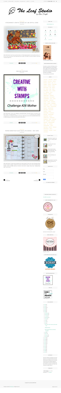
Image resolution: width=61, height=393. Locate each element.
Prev (5, 39)
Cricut (50, 90)
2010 (45, 347)
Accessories (45, 84)
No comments (11, 63)
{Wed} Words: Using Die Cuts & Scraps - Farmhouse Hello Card (52, 139)
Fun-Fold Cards (51, 100)
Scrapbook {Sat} (46, 119)
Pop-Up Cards (45, 114)
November (46, 314)
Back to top (54, 386)
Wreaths (51, 128)
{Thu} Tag (55, 130)
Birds (50, 87)
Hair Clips (45, 103)
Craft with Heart (46, 90)
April (45, 332)
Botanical (53, 87)
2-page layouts (50, 79)
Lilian (36, 63)
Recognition (22, 1)
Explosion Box (51, 95)
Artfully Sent (22, 21)
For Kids (54, 98)
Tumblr (45, 39)
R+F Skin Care (50, 39)
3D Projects (55, 79)
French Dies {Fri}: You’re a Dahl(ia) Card (52, 144)
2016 (45, 339)
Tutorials (51, 125)
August (46, 318)
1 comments (11, 122)
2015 (45, 340)
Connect (27, 1)
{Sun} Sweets (50, 130)
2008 (45, 350)
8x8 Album (54, 81)
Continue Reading (21, 119)
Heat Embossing (53, 103)
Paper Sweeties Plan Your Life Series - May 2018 (22, 130)
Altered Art (49, 84)
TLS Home (5, 1)
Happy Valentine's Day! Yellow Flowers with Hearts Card (52, 161)
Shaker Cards (54, 119)
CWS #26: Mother (22, 71)
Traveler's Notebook (46, 125)
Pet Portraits (45, 111)
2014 (45, 342)
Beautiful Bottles (46, 87)
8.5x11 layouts (50, 81)
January (46, 336)
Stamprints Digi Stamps (51, 122)
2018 (45, 311)
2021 (45, 307)
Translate (50, 372)
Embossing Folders (46, 95)
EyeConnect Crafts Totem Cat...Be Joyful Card (22, 22)
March (46, 333)
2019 (45, 310)
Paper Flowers (45, 109)
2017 (45, 337)
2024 (45, 304)
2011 (45, 346)
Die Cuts (51, 92)
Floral (51, 98)
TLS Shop (32, 1)
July (45, 320)
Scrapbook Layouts (46, 117)
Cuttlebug (53, 90)
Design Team (22, 129)
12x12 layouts (45, 79)
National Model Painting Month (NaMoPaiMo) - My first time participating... (52, 150)
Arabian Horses (54, 84)
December (46, 313)
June (45, 321)
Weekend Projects (46, 128)
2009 (45, 349)
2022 (45, 306)
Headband (48, 103)
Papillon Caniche (51, 109)
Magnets (48, 106)
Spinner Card (45, 122)
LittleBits (45, 106)
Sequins (50, 119)
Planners (49, 111)
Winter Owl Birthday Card (52, 154)
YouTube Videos (46, 130)
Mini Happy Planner (53, 106)
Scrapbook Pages (52, 117)
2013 (45, 343)
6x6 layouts (45, 81)
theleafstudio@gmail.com (50, 24)
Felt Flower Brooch (46, 98)
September (46, 317)
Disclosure (17, 1)
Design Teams (10, 1)
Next (38, 39)
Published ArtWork (50, 114)
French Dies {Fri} (46, 100)
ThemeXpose (12, 386)
